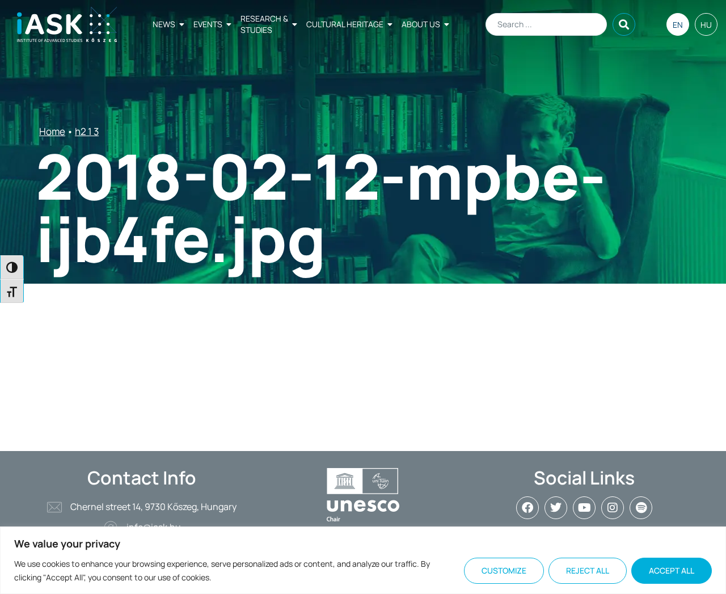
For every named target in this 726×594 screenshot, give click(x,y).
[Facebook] (527, 507)
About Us (421, 24)
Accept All (671, 570)
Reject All (587, 570)
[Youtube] (584, 507)
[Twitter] (555, 507)
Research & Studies (264, 24)
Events (207, 24)
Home (52, 131)
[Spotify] (641, 507)
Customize (504, 570)
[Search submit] (624, 24)
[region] (363, 560)
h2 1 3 (87, 131)
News (164, 24)
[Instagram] (612, 507)
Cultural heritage (344, 24)
